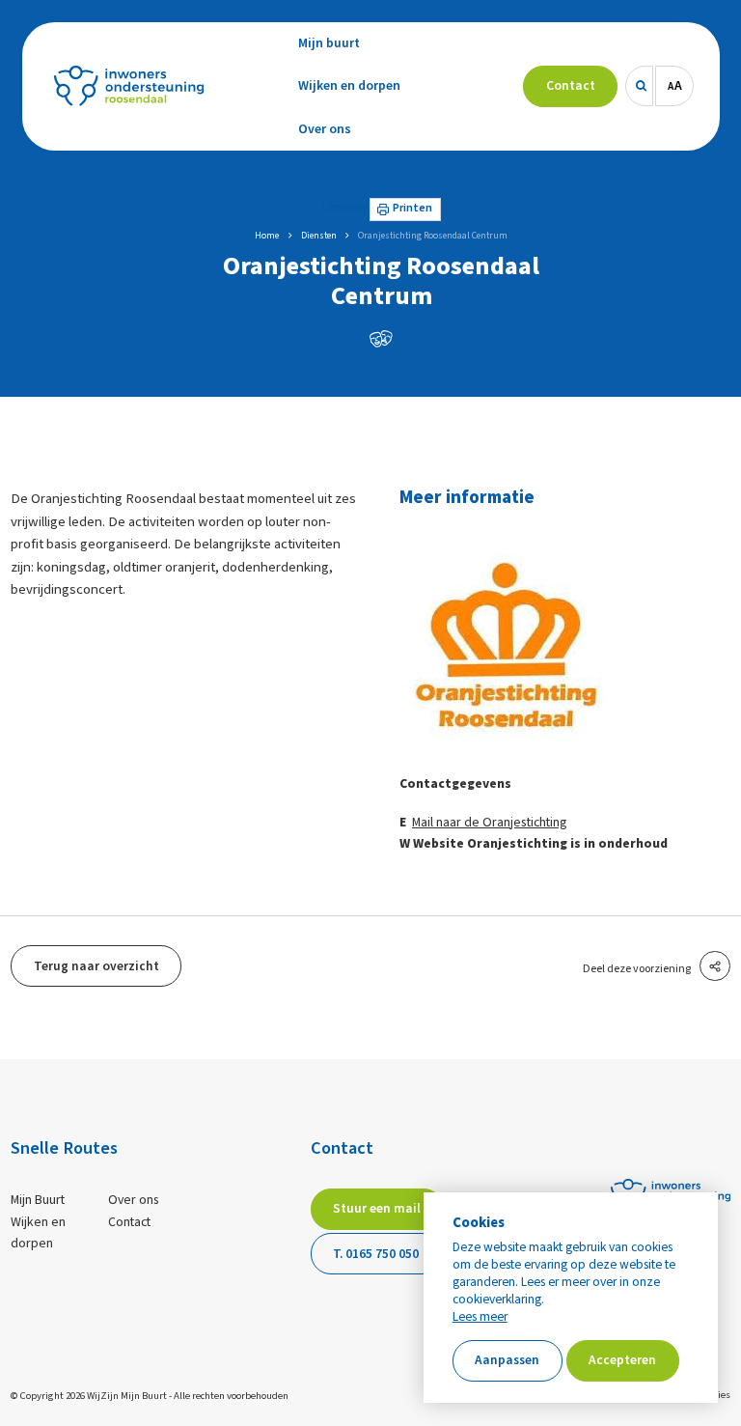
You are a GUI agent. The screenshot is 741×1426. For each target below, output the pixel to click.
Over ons (133, 1200)
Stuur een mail (377, 1208)
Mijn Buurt (38, 1200)
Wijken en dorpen (38, 1233)
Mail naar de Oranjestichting (489, 822)
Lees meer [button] (480, 1317)
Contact (129, 1222)
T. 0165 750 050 (376, 1253)
